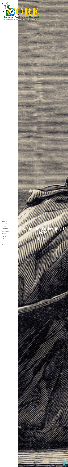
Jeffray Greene (45, 238)
